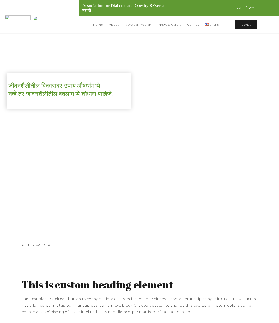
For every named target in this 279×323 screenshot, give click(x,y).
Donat (246, 25)
